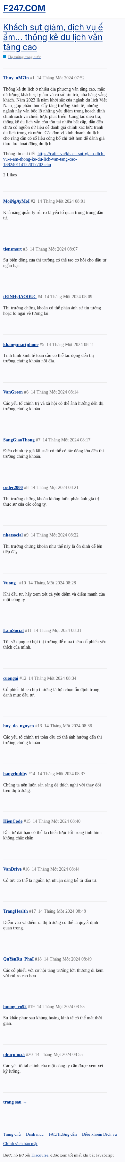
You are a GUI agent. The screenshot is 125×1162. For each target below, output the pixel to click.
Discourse (39, 1155)
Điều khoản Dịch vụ (99, 1134)
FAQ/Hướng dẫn (63, 1134)
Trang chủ (12, 1134)
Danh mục (35, 1134)
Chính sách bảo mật (20, 1143)
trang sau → (15, 1101)
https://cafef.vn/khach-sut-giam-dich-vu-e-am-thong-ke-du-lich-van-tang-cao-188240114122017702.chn (54, 159)
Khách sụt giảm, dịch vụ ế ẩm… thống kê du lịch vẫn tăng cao (53, 37)
